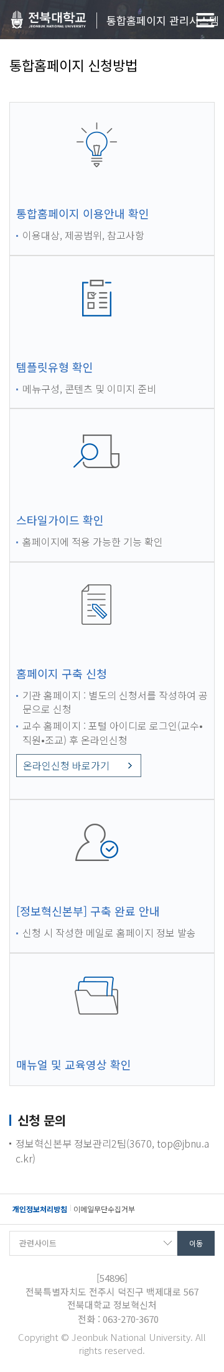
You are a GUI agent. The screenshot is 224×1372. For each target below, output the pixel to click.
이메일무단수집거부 (104, 1209)
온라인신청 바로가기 (66, 765)
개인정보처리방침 (39, 1209)
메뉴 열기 (205, 20)
